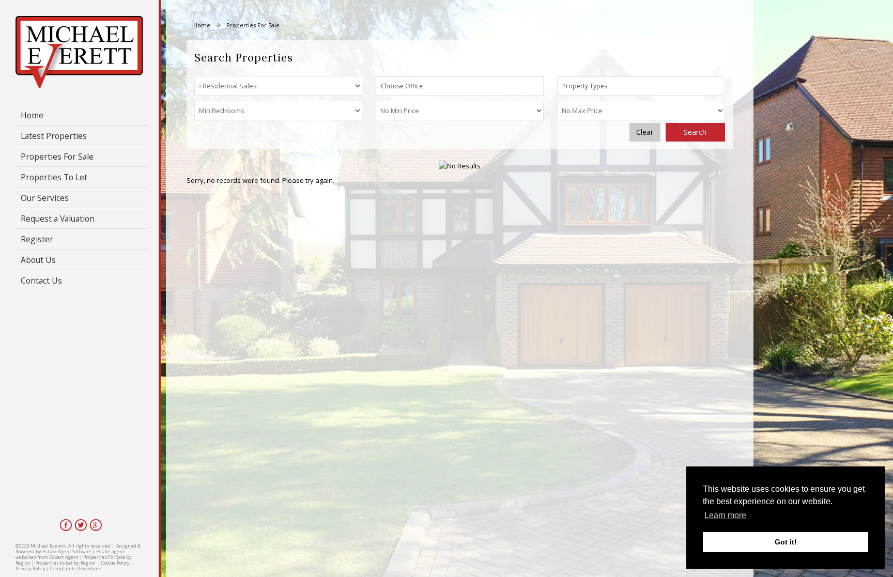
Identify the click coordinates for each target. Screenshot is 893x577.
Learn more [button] (725, 515)
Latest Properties (54, 136)
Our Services (45, 198)
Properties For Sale (57, 156)
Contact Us (41, 280)
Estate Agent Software (66, 551)
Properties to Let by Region (65, 562)
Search (695, 132)
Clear (644, 132)
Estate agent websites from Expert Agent (70, 554)
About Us (38, 260)
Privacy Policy (30, 568)
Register (37, 239)
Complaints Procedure (75, 568)
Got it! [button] (786, 542)
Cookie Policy (115, 562)
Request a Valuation (58, 218)
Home (32, 115)
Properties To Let (54, 177)
